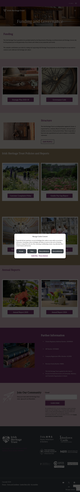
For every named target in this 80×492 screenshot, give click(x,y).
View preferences (44, 251)
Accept (21, 251)
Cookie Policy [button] (34, 255)
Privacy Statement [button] (43, 255)
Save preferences (57, 251)
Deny (32, 251)
